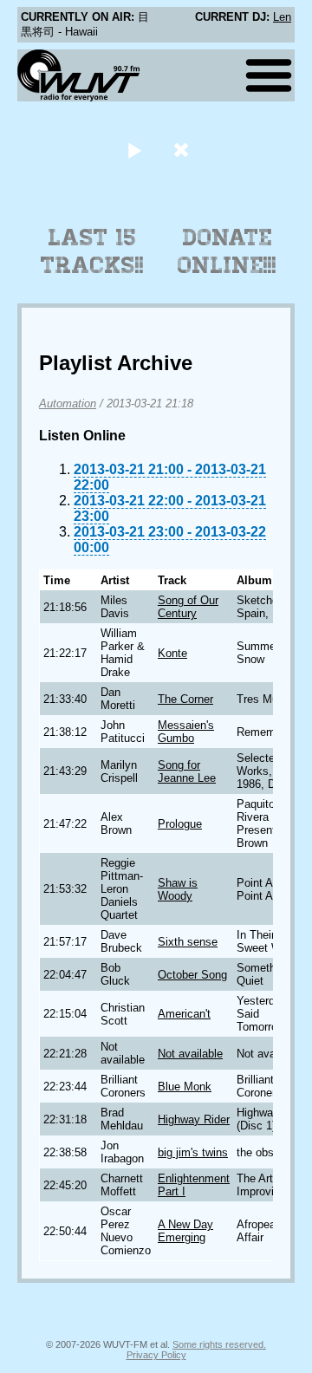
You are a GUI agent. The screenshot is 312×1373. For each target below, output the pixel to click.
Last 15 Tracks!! (92, 251)
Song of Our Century (188, 607)
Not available (190, 1053)
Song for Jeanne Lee (187, 771)
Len (282, 16)
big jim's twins (193, 1152)
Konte (172, 653)
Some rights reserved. (219, 1344)
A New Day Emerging (185, 1231)
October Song (192, 974)
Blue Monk (184, 1086)
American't (184, 1013)
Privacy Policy (156, 1355)
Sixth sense (188, 941)
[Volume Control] (183, 149)
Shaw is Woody (178, 889)
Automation (67, 403)
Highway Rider (194, 1119)
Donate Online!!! (227, 251)
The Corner (185, 699)
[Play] (133, 149)
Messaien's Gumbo (186, 732)
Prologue (180, 823)
